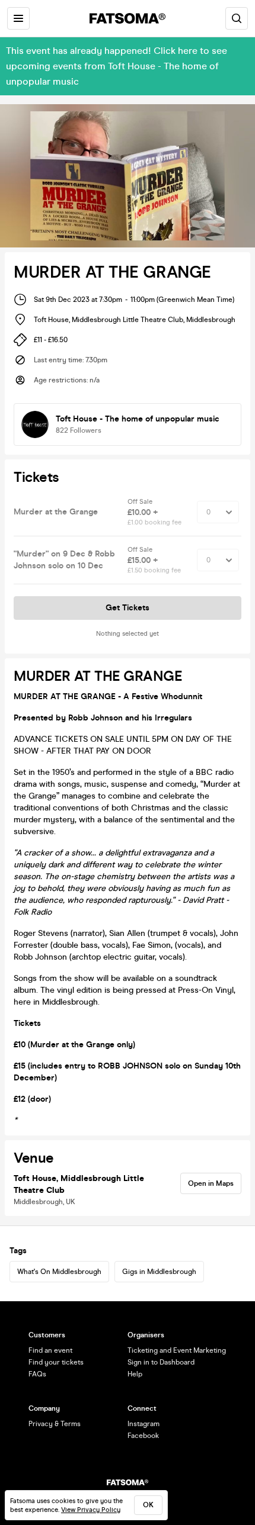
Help (135, 1374)
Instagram (144, 1424)
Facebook (143, 1435)
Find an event (50, 1350)
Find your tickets (56, 1362)
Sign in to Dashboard (161, 1362)
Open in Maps (211, 1183)
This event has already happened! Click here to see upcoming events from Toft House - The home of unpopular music (116, 66)
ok (148, 1505)
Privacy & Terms (54, 1424)
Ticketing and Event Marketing (177, 1350)
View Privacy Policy (90, 1510)
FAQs (37, 1374)
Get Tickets (127, 608)
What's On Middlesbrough (59, 1271)
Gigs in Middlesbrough (159, 1271)
